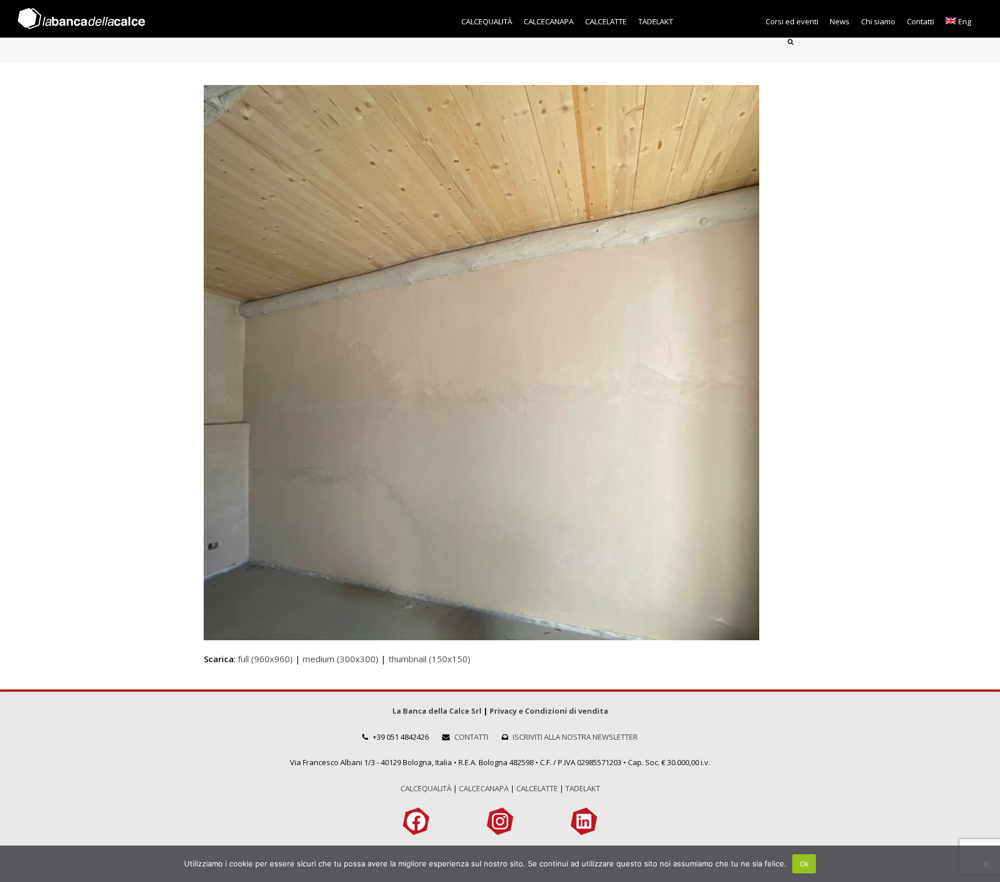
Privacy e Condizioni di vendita (549, 711)
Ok (804, 863)
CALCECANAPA (484, 788)
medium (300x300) (340, 659)
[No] (985, 864)
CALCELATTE (537, 788)
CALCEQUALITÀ (425, 788)
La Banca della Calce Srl (436, 711)
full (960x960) (265, 659)
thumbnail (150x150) (429, 659)
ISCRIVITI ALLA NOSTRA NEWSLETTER (575, 737)
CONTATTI (471, 737)
